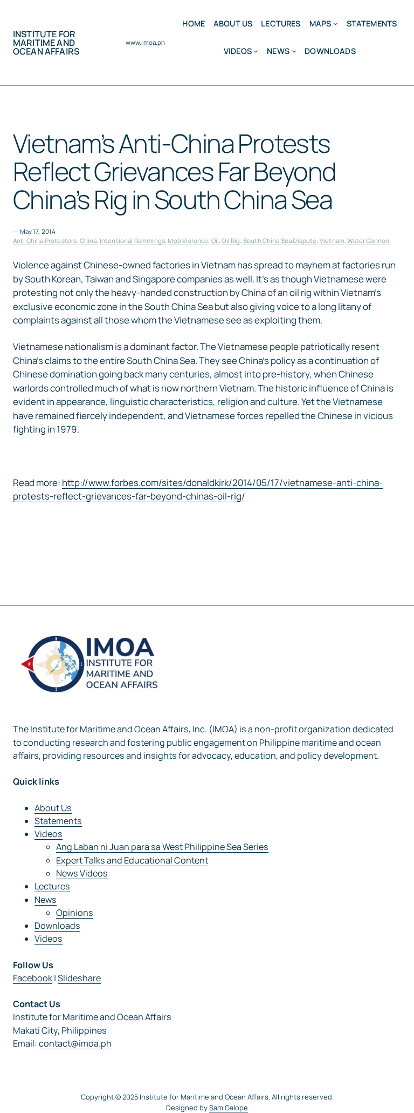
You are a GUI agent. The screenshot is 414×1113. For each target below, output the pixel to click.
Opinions (74, 913)
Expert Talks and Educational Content (132, 860)
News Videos (82, 873)
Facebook (32, 978)
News (45, 900)
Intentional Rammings (132, 241)
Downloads (57, 926)
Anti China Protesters (45, 241)
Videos (48, 834)
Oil (215, 241)
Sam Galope (228, 1107)
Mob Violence (188, 241)
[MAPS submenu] (335, 23)
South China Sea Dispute (280, 241)
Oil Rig (231, 241)
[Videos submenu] (255, 51)
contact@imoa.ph (75, 1043)
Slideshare (79, 978)
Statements (58, 821)
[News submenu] (294, 51)
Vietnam (332, 241)
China (88, 241)
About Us (53, 808)
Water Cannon (368, 241)
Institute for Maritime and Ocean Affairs (46, 42)
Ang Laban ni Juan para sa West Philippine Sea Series (162, 847)
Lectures (52, 886)
